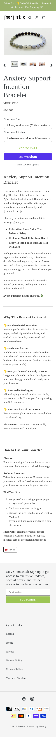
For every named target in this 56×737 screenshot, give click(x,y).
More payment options (28, 164)
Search (10, 633)
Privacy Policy (14, 669)
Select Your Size (12, 119)
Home (9, 642)
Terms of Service (16, 678)
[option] (14, 65)
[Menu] (50, 17)
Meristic (22, 726)
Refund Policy (14, 660)
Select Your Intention (14, 132)
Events (10, 651)
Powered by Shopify (37, 726)
